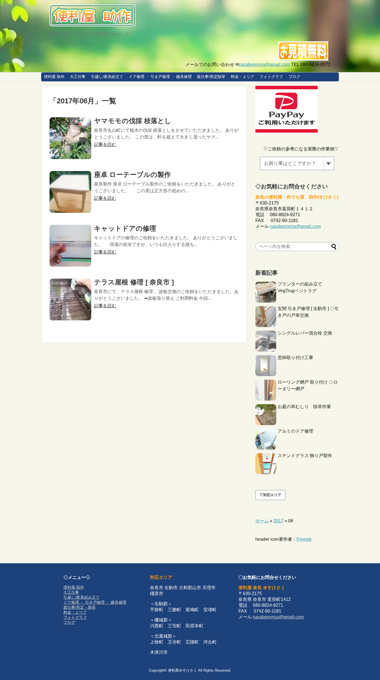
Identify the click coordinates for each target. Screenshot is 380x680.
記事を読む (105, 144)
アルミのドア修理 (295, 431)
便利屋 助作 (54, 76)
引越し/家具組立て (107, 76)
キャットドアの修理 (125, 228)
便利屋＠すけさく (182, 670)
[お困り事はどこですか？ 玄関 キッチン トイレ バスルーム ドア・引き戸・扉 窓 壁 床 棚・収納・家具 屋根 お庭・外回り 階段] (297, 163)
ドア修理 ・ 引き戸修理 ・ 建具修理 (160, 76)
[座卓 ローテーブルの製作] (70, 192)
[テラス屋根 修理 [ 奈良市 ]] (70, 299)
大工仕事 (77, 76)
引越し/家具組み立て (81, 597)
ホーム (262, 520)
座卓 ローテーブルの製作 (132, 174)
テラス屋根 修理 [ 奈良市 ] (134, 282)
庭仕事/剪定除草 (211, 76)
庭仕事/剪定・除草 (79, 607)
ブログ (294, 76)
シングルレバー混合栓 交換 (305, 333)
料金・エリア (242, 76)
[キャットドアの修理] (70, 246)
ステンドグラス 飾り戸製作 (305, 455)
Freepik (304, 539)
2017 (278, 520)
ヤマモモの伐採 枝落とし (132, 121)
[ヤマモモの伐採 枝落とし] (70, 138)
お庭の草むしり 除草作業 (304, 406)
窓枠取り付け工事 (295, 357)
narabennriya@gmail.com (264, 64)
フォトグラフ (271, 76)
